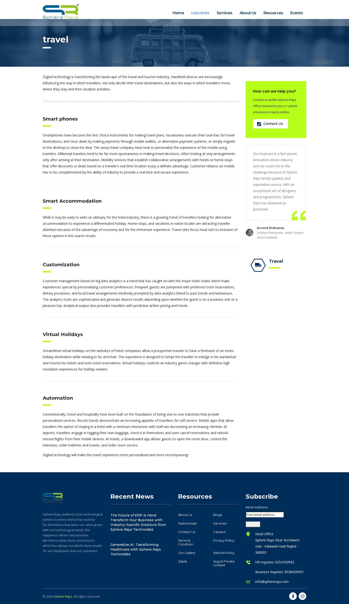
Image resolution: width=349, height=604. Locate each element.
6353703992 (284, 562)
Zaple (182, 561)
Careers (219, 532)
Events (296, 13)
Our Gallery (186, 553)
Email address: (257, 507)
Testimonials (187, 523)
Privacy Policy (223, 540)
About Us (248, 13)
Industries (200, 13)
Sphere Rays (63, 596)
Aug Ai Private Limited (224, 563)
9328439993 (293, 572)
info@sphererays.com (272, 581)
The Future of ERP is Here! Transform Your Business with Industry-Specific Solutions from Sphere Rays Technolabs (138, 522)
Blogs (217, 515)
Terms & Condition (185, 542)
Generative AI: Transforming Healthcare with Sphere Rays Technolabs (135, 549)
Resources (273, 13)
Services (224, 13)
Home (178, 13)
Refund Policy (223, 553)
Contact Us (273, 124)
